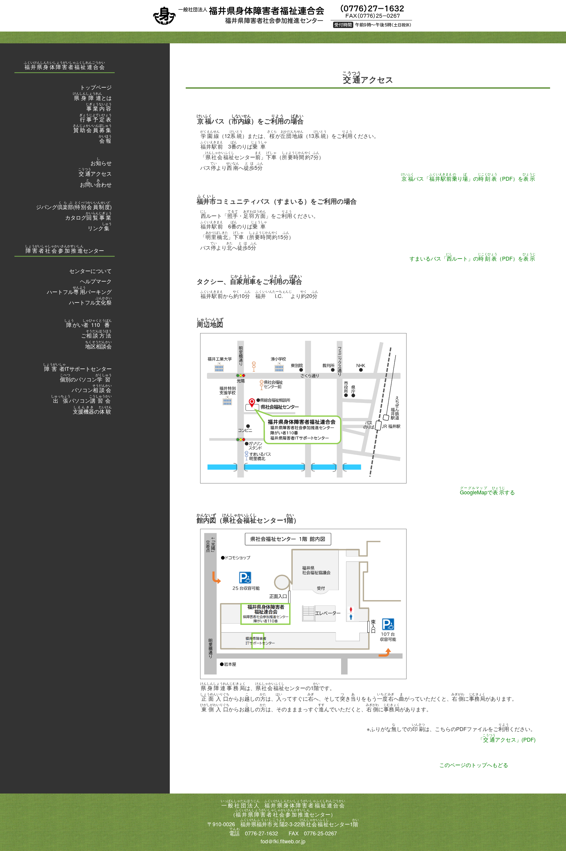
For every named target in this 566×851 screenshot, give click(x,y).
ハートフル (90, 302)
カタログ (88, 217)
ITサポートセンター (77, 368)
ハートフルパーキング (79, 291)
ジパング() (74, 206)
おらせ (101, 163)
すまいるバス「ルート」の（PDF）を (472, 258)
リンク (100, 228)
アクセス (95, 173)
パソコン (92, 390)
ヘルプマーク (96, 281)
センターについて (90, 270)
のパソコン (86, 379)
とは (92, 97)
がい (88, 324)
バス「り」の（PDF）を (468, 178)
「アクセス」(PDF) (507, 739)
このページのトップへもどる (473, 764)
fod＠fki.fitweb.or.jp (283, 841)
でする (487, 492)
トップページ (96, 87)
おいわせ (96, 184)
